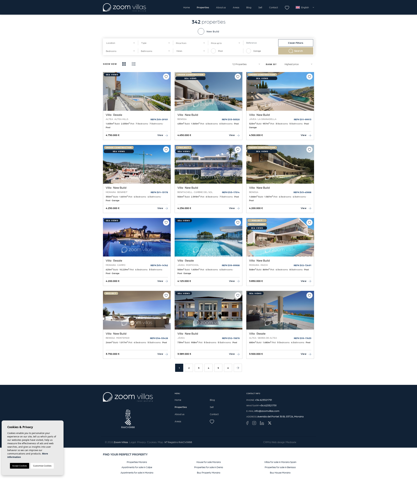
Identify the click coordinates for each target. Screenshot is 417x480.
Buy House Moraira (280, 472)
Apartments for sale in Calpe (137, 467)
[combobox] (120, 42)
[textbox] (119, 43)
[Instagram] (254, 423)
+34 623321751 (263, 399)
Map (160, 442)
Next (167, 93)
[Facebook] (247, 423)
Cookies (152, 442)
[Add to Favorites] (166, 77)
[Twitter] (270, 423)
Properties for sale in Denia (208, 467)
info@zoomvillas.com (266, 410)
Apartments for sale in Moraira (137, 472)
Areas (236, 7)
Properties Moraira (137, 461)
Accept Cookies (19, 465)
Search (298, 50)
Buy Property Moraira (208, 472)
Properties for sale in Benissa (280, 467)
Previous (106, 93)
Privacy (141, 442)
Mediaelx (291, 442)
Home (186, 7)
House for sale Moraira (208, 461)
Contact (273, 7)
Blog (248, 7)
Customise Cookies (42, 465)
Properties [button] (203, 7)
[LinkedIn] (262, 423)
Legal (132, 442)
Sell (260, 7)
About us (221, 7)
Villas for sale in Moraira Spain (280, 461)
